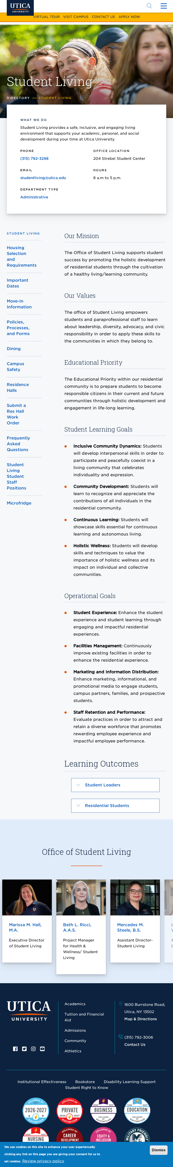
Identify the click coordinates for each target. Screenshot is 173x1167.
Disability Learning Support (130, 1082)
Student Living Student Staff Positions (16, 476)
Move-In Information (19, 304)
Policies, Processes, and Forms (18, 328)
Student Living (23, 233)
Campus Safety (15, 366)
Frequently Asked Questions (18, 444)
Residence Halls (18, 387)
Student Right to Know (86, 1088)
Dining (14, 348)
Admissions (75, 1030)
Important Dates (17, 283)
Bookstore (85, 1082)
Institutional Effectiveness (42, 1082)
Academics (74, 1004)
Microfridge (19, 503)
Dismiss (159, 1150)
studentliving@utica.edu (43, 178)
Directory (18, 98)
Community (75, 1041)
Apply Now (129, 17)
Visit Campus (76, 17)
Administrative (34, 197)
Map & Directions (140, 1019)
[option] (15, 1048)
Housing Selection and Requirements (19, 256)
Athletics (72, 1051)
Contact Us (103, 17)
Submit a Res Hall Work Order (16, 414)
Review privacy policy (43, 1161)
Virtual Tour (46, 17)
